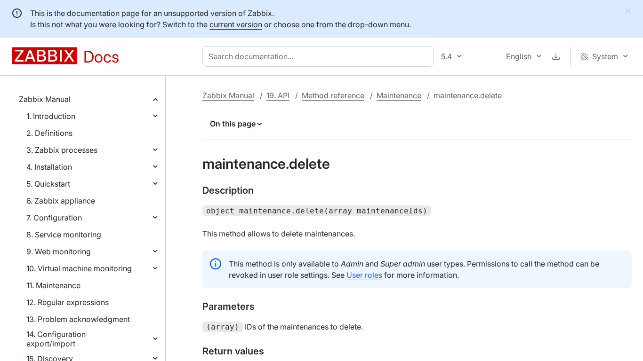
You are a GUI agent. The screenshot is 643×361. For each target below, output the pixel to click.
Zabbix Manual (45, 99)
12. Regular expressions (67, 302)
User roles (364, 275)
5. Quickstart (48, 183)
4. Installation (49, 167)
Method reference (333, 95)
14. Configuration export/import (56, 339)
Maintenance (399, 95)
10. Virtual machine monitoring (79, 268)
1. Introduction (50, 116)
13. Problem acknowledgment (78, 319)
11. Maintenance (53, 285)
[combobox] (319, 56)
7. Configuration (54, 217)
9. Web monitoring (58, 251)
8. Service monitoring (63, 234)
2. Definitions (49, 133)
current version (235, 24)
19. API (277, 95)
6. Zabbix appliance (60, 200)
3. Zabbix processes (61, 150)
